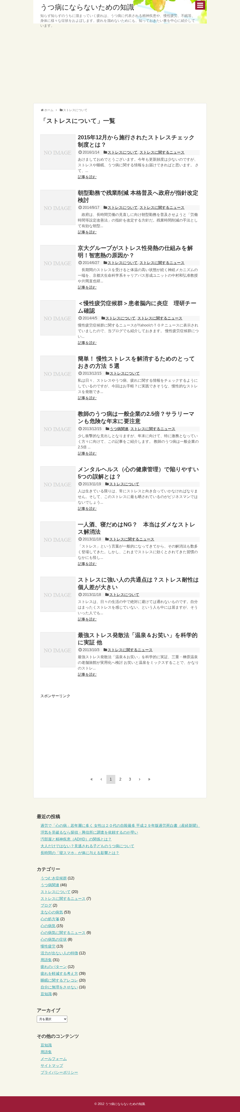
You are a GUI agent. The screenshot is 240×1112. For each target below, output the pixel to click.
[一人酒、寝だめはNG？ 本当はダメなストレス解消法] (57, 539)
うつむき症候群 (54, 878)
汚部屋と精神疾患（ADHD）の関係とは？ (76, 839)
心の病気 (48, 926)
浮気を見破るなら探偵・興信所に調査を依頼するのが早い (89, 832)
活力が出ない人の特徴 (59, 953)
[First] (91, 779)
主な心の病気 (52, 912)
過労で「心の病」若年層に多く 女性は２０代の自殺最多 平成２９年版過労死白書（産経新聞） (120, 826)
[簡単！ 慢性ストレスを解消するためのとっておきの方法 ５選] (57, 373)
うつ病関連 (119, 429)
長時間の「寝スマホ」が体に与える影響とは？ (80, 853)
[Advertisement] (120, 67)
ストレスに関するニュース (161, 152)
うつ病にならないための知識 (87, 7)
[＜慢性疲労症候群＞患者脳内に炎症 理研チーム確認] (57, 317)
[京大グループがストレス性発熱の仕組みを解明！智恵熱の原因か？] (57, 262)
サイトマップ (52, 1066)
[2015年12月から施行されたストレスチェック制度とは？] (57, 152)
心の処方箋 (50, 919)
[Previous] (101, 779)
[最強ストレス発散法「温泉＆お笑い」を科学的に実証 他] (57, 649)
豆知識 (46, 994)
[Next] (139, 779)
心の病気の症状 (54, 939)
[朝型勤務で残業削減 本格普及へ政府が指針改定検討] (57, 207)
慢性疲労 (48, 946)
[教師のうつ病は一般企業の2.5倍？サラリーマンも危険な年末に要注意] (57, 428)
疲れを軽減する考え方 (59, 974)
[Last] (149, 779)
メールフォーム (54, 1059)
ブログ (46, 905)
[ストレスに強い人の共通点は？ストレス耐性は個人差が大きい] (57, 594)
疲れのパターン (54, 967)
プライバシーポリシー (59, 1072)
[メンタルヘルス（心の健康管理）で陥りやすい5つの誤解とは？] (57, 484)
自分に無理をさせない (59, 987)
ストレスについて (123, 152)
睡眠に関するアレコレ (59, 980)
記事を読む (87, 177)
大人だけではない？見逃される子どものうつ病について (87, 846)
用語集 (46, 960)
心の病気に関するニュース (63, 933)
